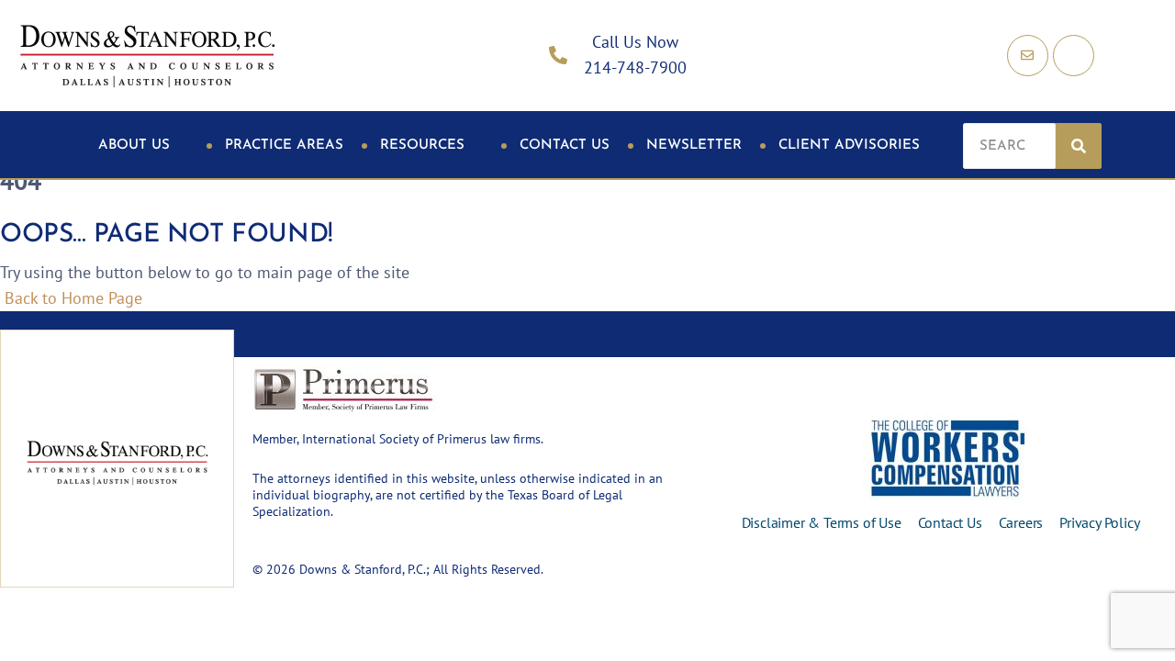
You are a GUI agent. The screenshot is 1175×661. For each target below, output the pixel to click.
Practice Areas (284, 145)
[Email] (1027, 55)
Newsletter (694, 145)
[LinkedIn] (1073, 55)
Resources (422, 145)
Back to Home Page (71, 297)
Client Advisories (849, 145)
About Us (134, 145)
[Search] (1079, 146)
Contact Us (565, 145)
